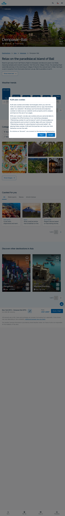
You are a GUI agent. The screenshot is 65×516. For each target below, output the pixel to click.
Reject (42, 135)
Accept (50, 135)
